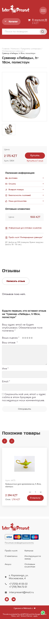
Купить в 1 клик (35, 161)
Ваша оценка (10, 338)
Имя (5, 368)
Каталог (28, 551)
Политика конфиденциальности (19, 543)
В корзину (35, 498)
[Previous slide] (4, 441)
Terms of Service (26, 616)
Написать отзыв (16, 281)
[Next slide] (11, 441)
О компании (11, 556)
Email (6, 381)
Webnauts (27, 608)
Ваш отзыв (10, 342)
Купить (34, 155)
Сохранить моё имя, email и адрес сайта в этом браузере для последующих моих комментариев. (24, 397)
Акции (8, 564)
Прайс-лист (11, 551)
